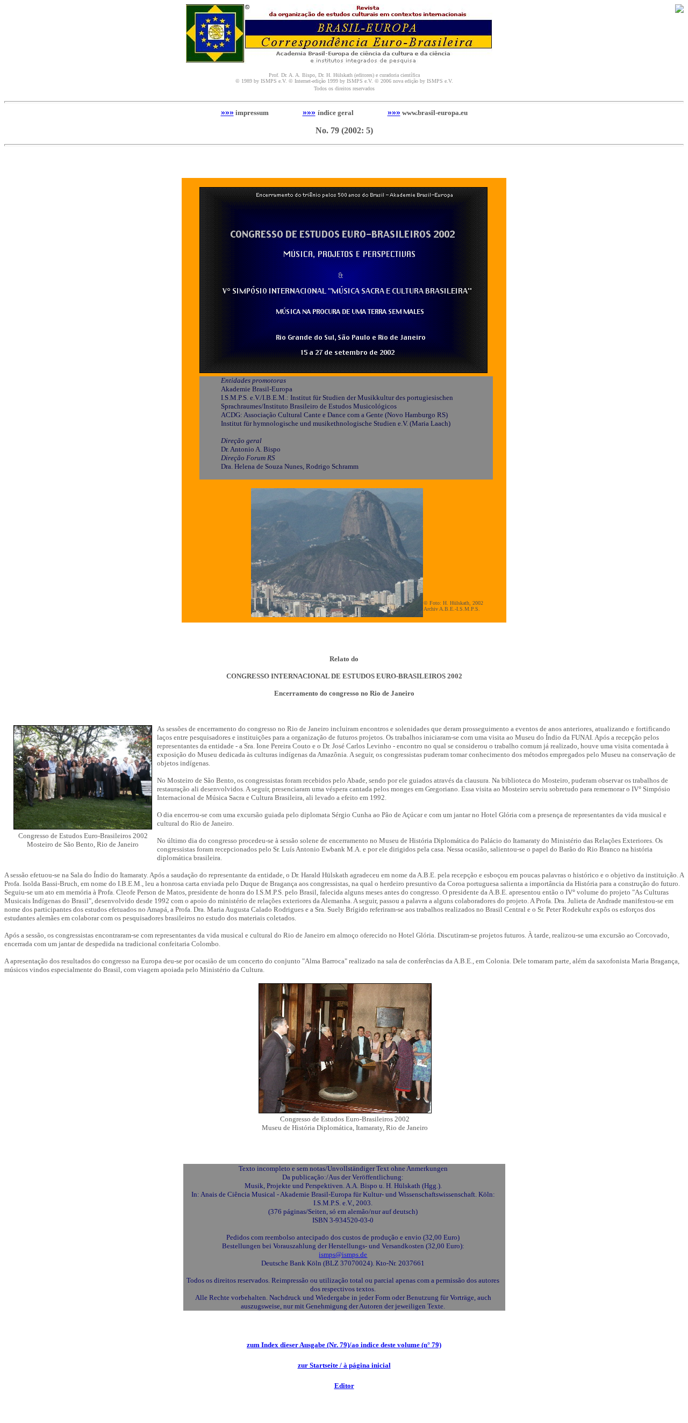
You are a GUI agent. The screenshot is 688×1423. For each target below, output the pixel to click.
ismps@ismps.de (343, 1254)
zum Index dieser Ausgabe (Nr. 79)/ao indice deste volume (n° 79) (344, 1345)
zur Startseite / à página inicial (344, 1365)
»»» (227, 112)
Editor (344, 1386)
